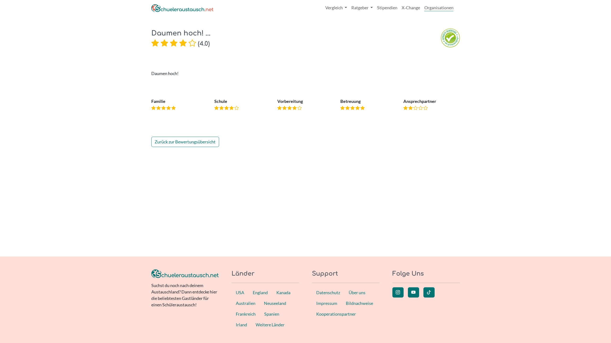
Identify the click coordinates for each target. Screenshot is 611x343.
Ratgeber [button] (360, 7)
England (260, 292)
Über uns (357, 292)
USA (240, 292)
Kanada (283, 292)
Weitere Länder (270, 324)
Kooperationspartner (336, 314)
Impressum (326, 303)
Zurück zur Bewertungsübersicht (185, 141)
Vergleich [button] (334, 7)
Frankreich (246, 314)
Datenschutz (328, 292)
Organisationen (438, 7)
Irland (241, 324)
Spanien (271, 314)
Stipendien (387, 7)
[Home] (182, 7)
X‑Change (411, 7)
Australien (245, 303)
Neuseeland (275, 303)
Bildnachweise (359, 303)
